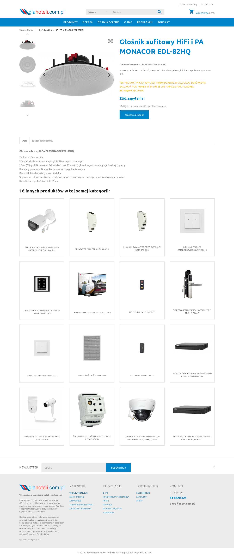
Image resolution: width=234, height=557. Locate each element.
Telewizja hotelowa (79, 493)
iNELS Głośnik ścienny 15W (92, 375)
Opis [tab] (24, 140)
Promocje (107, 504)
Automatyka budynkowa (80, 508)
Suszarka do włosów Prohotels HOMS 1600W (41, 438)
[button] (206, 4)
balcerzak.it (145, 552)
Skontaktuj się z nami (112, 508)
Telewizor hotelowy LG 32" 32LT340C (92, 312)
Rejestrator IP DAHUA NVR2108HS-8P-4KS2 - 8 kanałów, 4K (192, 375)
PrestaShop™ (120, 552)
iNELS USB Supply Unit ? (142, 375)
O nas (128, 22)
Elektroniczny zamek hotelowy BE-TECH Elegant (192, 311)
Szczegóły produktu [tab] (42, 140)
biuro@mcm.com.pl (182, 503)
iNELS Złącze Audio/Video (142, 312)
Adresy (139, 500)
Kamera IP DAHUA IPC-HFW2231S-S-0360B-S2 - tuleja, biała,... (41, 248)
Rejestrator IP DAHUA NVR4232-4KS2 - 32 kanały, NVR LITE (192, 438)
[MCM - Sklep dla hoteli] (41, 11)
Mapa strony (108, 512)
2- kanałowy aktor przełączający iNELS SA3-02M (142, 248)
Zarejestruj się (189, 4)
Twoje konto (147, 486)
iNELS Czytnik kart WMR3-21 (42, 375)
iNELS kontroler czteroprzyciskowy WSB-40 (192, 248)
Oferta (88, 22)
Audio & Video (75, 500)
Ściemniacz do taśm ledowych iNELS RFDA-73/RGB (92, 437)
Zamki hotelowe (77, 496)
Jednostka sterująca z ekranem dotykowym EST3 (42, 311)
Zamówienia (141, 496)
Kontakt (163, 22)
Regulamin (145, 22)
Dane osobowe (143, 493)
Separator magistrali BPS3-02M (92, 249)
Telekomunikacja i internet (82, 504)
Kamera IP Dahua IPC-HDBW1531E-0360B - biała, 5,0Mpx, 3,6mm (142, 438)
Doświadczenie (109, 22)
